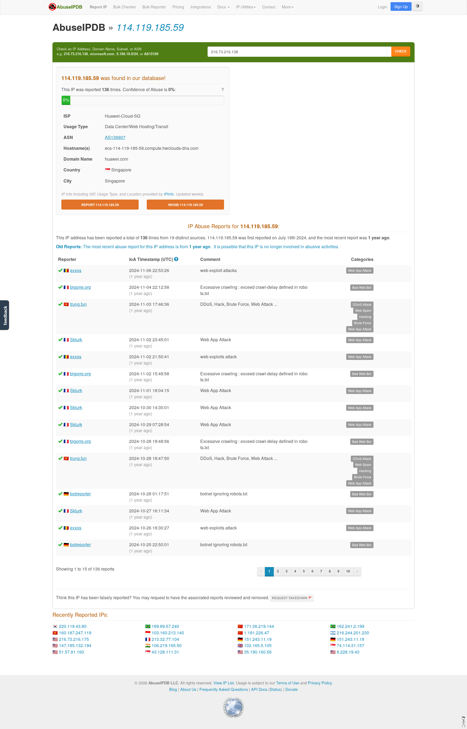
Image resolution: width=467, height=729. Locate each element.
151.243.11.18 (350, 639)
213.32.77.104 (165, 639)
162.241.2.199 (350, 626)
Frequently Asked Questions (223, 689)
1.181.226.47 (256, 632)
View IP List (224, 682)
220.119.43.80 (72, 626)
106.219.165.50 (167, 645)
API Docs (259, 689)
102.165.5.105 (258, 645)
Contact (268, 6)
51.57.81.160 (71, 652)
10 (348, 571)
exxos (75, 270)
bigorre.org (80, 287)
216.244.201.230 (353, 632)
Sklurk (76, 339)
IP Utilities (244, 6)
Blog (173, 689)
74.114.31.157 (350, 645)
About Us (188, 689)
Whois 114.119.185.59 (185, 204)
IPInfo (169, 194)
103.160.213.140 (168, 632)
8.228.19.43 (348, 652)
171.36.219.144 (259, 626)
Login (382, 6)
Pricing (178, 6)
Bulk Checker (124, 6)
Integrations (201, 6)
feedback (5, 315)
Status (275, 689)
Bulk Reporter (154, 6)
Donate (291, 689)
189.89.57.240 (165, 626)
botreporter (80, 494)
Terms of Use (287, 682)
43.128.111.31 (165, 652)
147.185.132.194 (75, 645)
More (286, 6)
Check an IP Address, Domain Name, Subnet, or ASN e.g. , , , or (107, 52)
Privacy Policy (320, 682)
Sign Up (401, 6)
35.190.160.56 (258, 652)
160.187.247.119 (75, 632)
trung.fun (78, 304)
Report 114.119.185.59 (100, 204)
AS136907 (115, 137)
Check (401, 51)
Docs (222, 6)
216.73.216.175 (74, 639)
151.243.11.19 (258, 639)
